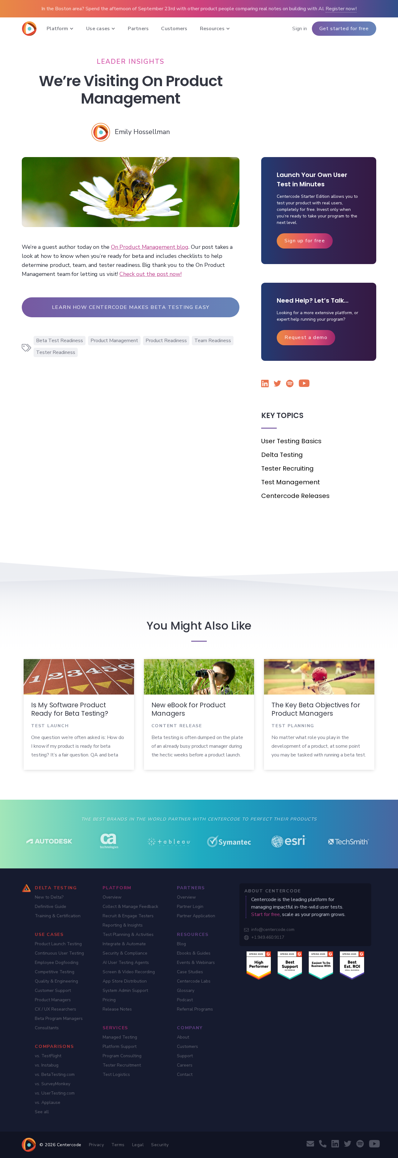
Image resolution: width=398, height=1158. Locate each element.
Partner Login (190, 906)
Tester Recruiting (287, 468)
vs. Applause (47, 1102)
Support (185, 1056)
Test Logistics (116, 1074)
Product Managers (53, 1000)
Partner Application (196, 916)
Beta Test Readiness (59, 340)
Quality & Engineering (56, 981)
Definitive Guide (50, 906)
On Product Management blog (149, 247)
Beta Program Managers (59, 1018)
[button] (60, 28)
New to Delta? (49, 897)
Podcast (185, 1000)
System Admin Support (125, 990)
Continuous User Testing (59, 953)
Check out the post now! (150, 274)
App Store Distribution (125, 981)
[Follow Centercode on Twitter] (277, 384)
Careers (184, 1065)
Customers (187, 1046)
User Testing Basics (291, 441)
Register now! (341, 8)
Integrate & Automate (124, 944)
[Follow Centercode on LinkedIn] (265, 384)
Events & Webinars (196, 962)
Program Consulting (122, 1056)
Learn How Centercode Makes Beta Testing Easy (131, 307)
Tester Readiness (55, 352)
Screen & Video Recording (129, 972)
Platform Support (120, 1046)
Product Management (114, 340)
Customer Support (53, 990)
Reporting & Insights (123, 925)
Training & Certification (58, 916)
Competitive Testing (54, 972)
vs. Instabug (46, 1065)
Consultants (47, 1028)
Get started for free (344, 28)
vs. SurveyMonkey (52, 1084)
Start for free (265, 914)
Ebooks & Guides (194, 953)
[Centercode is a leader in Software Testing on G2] (258, 965)
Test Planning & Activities (128, 934)
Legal (138, 1145)
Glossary (185, 990)
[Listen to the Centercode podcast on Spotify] (290, 384)
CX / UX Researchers (55, 1009)
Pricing (109, 1000)
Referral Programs (195, 1009)
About (183, 1037)
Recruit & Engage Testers (128, 916)
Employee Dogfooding (56, 962)
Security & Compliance (125, 953)
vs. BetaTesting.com (55, 1074)
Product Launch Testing (58, 944)
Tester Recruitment (122, 1065)
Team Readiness (212, 340)
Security (160, 1145)
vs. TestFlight (48, 1056)
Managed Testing (120, 1037)
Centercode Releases (295, 496)
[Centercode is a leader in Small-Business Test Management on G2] (352, 965)
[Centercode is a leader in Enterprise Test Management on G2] (289, 965)
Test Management (290, 482)
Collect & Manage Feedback (130, 906)
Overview (112, 897)
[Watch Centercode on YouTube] (302, 384)
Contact (184, 1074)
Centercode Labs (194, 981)
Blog (181, 944)
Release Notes (117, 1009)
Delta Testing (282, 455)
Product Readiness (166, 340)
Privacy (96, 1145)
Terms (118, 1145)
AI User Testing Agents (126, 962)
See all (42, 1112)
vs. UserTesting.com (55, 1093)
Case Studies (190, 972)
